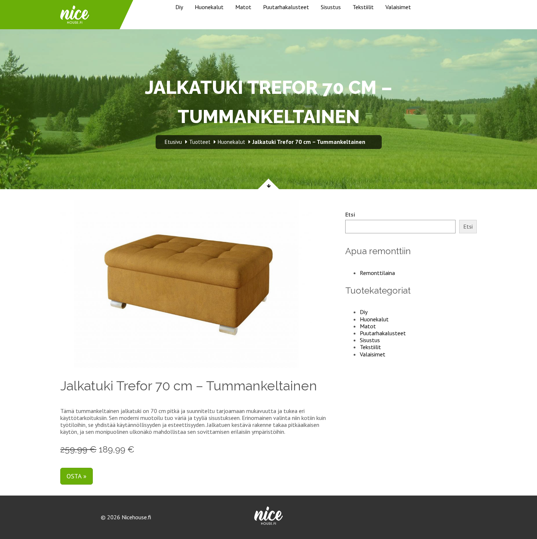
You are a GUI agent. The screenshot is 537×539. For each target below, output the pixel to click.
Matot (243, 7)
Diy (179, 7)
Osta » (76, 476)
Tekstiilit (363, 7)
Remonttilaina (377, 272)
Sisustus (331, 7)
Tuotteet (199, 141)
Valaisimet (398, 7)
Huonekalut (209, 7)
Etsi (350, 214)
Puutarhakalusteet (286, 7)
